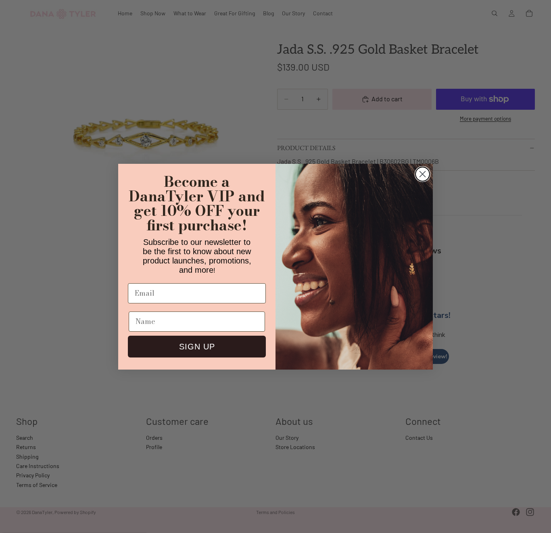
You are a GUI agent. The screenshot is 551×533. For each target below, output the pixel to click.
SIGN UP (197, 346)
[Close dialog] (422, 174)
